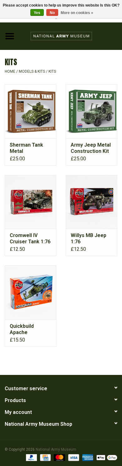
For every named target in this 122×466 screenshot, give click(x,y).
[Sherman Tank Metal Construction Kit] (30, 111)
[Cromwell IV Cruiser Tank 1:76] (30, 202)
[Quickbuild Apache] (30, 292)
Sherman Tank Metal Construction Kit (29, 148)
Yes (37, 13)
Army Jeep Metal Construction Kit (91, 148)
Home (10, 71)
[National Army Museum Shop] (70, 36)
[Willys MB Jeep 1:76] (91, 202)
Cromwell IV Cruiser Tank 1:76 (30, 238)
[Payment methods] (31, 457)
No (52, 13)
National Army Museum (56, 449)
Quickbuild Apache (22, 329)
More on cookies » (77, 13)
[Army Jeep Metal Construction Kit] (91, 111)
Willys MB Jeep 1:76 (88, 238)
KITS (52, 71)
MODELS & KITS (32, 71)
